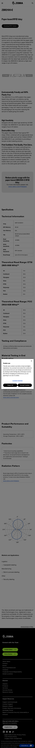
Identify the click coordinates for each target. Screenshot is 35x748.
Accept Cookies (24, 385)
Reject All (10, 385)
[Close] (31, 361)
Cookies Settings (17, 380)
